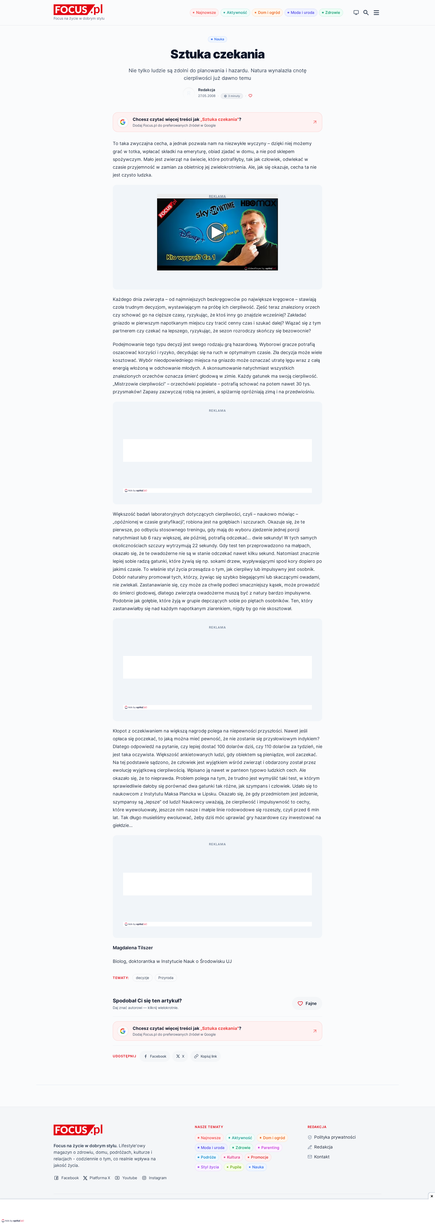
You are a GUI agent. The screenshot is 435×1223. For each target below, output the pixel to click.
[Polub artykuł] (250, 96)
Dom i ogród (269, 12)
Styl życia (210, 1167)
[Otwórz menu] (376, 12)
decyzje (142, 977)
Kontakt (322, 1156)
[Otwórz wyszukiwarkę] (366, 12)
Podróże (208, 1157)
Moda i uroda (302, 12)
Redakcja (206, 90)
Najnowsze (206, 12)
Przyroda (165, 977)
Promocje (259, 1157)
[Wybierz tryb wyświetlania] (356, 12)
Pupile (235, 1167)
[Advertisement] (217, 450)
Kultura (233, 1157)
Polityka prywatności (335, 1137)
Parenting (270, 1147)
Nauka (258, 1167)
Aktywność (237, 12)
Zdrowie (332, 12)
